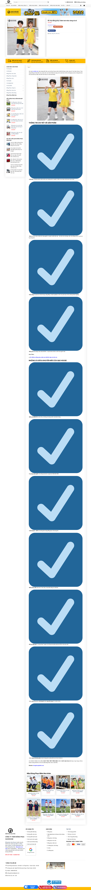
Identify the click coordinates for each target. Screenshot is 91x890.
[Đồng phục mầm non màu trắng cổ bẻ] (33, 783)
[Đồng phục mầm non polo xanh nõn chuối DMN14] (78, 782)
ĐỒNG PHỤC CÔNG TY (22, 5)
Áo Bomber (9, 71)
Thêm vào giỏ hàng (58, 26)
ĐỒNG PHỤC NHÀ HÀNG (55, 5)
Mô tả (29, 67)
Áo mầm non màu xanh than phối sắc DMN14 (34, 818)
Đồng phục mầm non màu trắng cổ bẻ (33, 794)
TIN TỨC (62, 5)
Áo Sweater (9, 68)
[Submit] (48, 2)
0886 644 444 (70, 2)
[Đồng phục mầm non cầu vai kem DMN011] (78, 806)
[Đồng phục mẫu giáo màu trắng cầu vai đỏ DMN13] (48, 806)
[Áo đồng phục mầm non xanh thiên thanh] (63, 782)
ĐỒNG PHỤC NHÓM (33, 5)
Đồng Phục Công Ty (11, 87)
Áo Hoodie (9, 80)
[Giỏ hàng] (84, 5)
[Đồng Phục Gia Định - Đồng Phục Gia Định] (8, 2)
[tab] (29, 67)
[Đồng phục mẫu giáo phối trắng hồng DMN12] (63, 806)
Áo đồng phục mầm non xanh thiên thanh (63, 791)
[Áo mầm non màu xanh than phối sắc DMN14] (33, 807)
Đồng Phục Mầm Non (56, 19)
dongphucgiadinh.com (38, 765)
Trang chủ (8, 5)
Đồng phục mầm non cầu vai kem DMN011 (78, 815)
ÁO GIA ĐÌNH (13, 5)
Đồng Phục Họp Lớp (11, 90)
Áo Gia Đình (9, 85)
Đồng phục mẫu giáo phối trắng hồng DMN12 (63, 815)
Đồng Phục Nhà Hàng (11, 92)
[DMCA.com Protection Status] (55, 874)
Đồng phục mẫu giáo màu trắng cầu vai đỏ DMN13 (48, 815)
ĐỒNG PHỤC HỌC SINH (43, 5)
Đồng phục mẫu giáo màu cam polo (48, 791)
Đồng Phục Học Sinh (11, 73)
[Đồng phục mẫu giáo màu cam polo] (48, 782)
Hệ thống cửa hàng (80, 2)
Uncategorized (10, 83)
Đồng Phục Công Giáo (12, 75)
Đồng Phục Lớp (10, 78)
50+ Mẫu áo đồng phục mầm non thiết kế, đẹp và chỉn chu (43, 357)
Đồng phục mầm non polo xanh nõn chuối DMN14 (77, 791)
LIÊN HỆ (68, 5)
